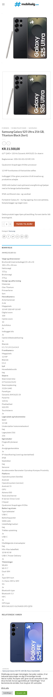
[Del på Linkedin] (26, 237)
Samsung (33, 128)
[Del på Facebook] (9, 237)
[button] (3, 4)
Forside (5, 128)
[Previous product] (8, 143)
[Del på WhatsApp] (4, 237)
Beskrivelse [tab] (7, 248)
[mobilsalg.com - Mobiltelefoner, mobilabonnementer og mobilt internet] (26, 4)
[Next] (11, 65)
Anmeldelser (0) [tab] (9, 253)
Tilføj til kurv (24, 224)
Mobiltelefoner (18, 128)
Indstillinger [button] (7, 693)
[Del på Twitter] (13, 237)
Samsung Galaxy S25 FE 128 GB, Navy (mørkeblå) (21, 671)
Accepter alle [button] (21, 693)
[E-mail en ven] (17, 237)
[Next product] (4, 143)
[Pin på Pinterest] (22, 237)
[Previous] (4, 65)
